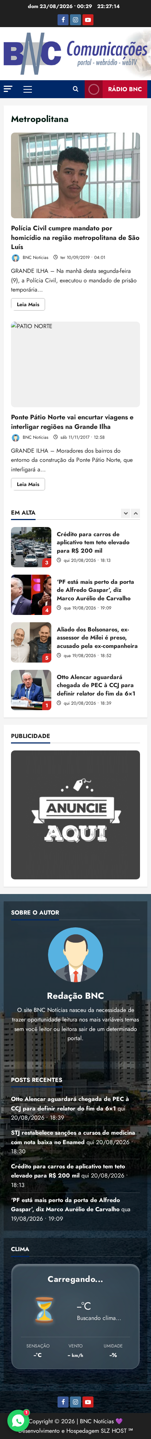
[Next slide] (135, 513)
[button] (8, 89)
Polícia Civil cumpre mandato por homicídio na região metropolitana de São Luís (75, 176)
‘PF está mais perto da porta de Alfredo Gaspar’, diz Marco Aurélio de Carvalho (31, 595)
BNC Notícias (34, 257)
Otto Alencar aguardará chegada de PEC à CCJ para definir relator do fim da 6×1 (31, 690)
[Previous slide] (125, 513)
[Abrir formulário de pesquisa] (75, 89)
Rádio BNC (125, 89)
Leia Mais (31, 305)
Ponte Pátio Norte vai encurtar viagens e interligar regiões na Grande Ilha (75, 365)
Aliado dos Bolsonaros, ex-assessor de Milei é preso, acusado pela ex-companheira (31, 642)
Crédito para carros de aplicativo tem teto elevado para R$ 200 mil (31, 547)
